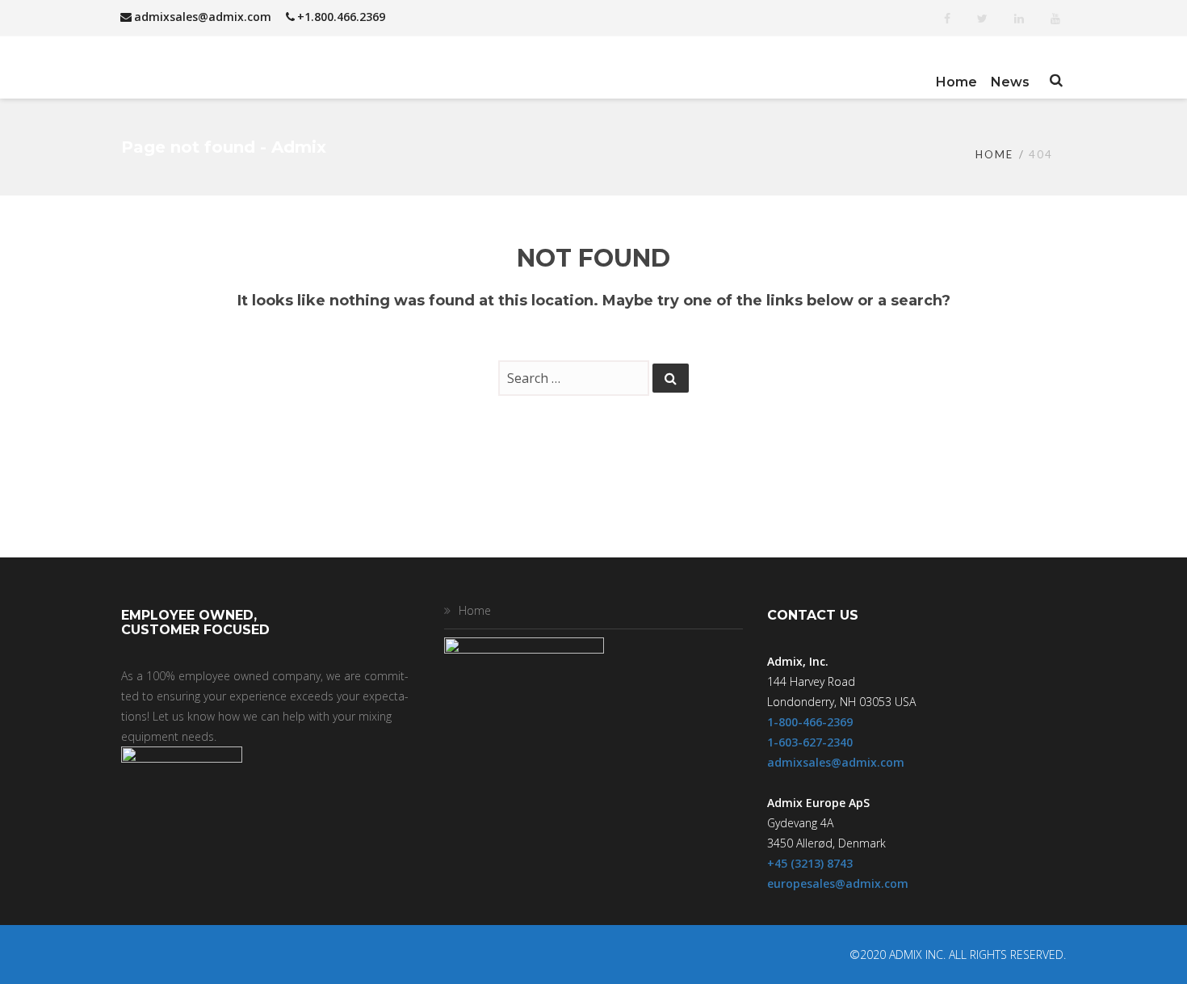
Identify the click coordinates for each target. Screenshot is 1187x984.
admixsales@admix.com (202, 16)
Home (994, 154)
